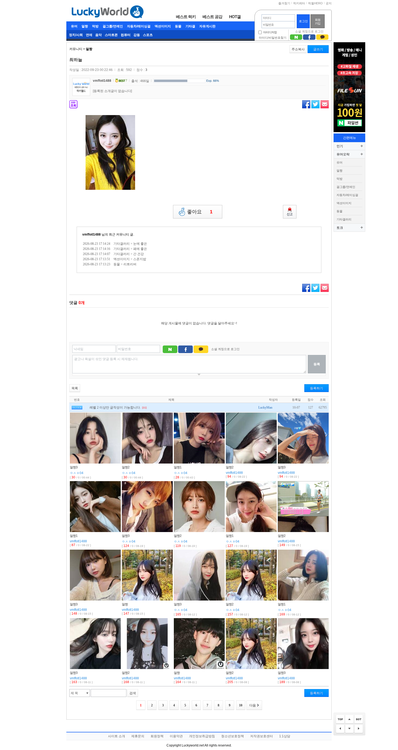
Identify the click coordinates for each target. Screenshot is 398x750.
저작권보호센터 (261, 736)
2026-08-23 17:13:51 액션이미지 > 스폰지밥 (114, 259)
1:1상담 (284, 736)
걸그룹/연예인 (113, 26)
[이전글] (340, 729)
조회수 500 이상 (73, 104)
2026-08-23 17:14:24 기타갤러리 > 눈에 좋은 (115, 244)
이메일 (325, 104)
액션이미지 (163, 26)
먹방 (95, 26)
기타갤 (190, 26)
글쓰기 (318, 49)
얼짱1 (177, 467)
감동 (136, 35)
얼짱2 (125, 467)
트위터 (315, 104)
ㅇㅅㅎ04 (76, 473)
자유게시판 (207, 26)
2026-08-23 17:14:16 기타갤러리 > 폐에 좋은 (115, 249)
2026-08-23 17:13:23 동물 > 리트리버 (109, 264)
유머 (74, 26)
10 (240, 705)
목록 (74, 388)
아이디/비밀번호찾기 (272, 37)
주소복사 (298, 49)
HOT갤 (235, 16)
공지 (329, 3)
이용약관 (176, 736)
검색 (132, 693)
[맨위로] (340, 719)
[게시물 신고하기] (289, 212)
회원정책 (157, 736)
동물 (178, 26)
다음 (252, 705)
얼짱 (84, 26)
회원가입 (317, 21)
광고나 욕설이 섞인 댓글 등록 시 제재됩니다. (106, 359)
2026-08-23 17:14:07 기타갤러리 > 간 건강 (113, 254)
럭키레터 (299, 3)
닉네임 (78, 349)
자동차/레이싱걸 (139, 26)
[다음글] (358, 729)
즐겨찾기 (284, 3)
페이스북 (306, 104)
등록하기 (316, 388)
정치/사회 (76, 35)
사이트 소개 (116, 736)
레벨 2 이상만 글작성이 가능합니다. (115, 407)
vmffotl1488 (102, 81)
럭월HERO (315, 3)
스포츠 (148, 35)
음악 (98, 35)
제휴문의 (137, 736)
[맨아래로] (358, 719)
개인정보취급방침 (202, 736)
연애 (89, 35)
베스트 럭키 (186, 16)
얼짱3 (73, 467)
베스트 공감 (212, 16)
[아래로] (349, 729)
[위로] (349, 719)
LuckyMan (265, 407)
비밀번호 (124, 349)
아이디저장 (270, 32)
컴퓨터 (126, 35)
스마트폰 (111, 35)
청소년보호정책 (232, 736)
